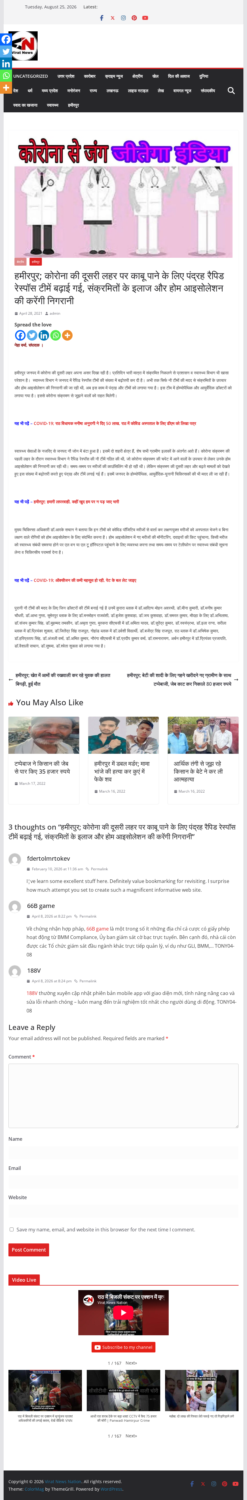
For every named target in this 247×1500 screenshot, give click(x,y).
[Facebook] (20, 335)
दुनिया (203, 76)
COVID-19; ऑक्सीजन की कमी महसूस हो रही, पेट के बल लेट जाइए (85, 580)
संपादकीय (208, 90)
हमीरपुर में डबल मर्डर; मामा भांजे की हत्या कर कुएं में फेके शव (122, 771)
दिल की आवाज (179, 76)
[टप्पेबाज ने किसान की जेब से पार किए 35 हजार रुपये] (43, 721)
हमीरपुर (73, 105)
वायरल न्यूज (182, 90)
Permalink (99, 869)
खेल (155, 76)
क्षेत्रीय (138, 76)
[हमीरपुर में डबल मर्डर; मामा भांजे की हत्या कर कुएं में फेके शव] (123, 721)
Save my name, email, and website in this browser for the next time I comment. (106, 1229)
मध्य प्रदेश (50, 90)
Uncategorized (30, 76)
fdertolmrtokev (48, 858)
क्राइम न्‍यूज (114, 76)
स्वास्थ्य (52, 105)
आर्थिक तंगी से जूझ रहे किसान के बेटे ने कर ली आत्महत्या (198, 771)
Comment (21, 1056)
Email (14, 1168)
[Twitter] (32, 335)
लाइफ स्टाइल (138, 90)
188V (34, 970)
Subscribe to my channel (127, 1347)
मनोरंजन (73, 90)
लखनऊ (112, 90)
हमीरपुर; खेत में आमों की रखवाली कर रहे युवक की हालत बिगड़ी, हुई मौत (63, 679)
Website (17, 1197)
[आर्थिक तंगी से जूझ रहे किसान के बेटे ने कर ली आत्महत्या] (203, 721)
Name (15, 1139)
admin (55, 313)
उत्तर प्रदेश (66, 76)
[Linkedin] (44, 335)
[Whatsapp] (55, 335)
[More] (67, 335)
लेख (161, 90)
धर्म (30, 90)
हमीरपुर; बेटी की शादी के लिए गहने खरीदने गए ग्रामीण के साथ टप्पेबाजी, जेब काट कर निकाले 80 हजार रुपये (179, 679)
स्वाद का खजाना (25, 105)
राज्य (93, 90)
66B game (41, 906)
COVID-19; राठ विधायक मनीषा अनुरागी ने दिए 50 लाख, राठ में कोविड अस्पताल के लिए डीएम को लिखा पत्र (115, 423)
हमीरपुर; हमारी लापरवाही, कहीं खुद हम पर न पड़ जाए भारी (76, 501)
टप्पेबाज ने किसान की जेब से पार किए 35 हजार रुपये (42, 767)
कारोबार (89, 76)
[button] (131, 1363)
